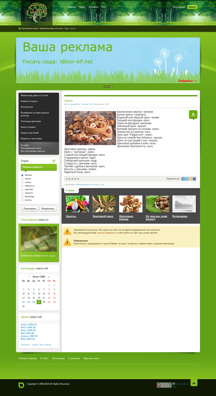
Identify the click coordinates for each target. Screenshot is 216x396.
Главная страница (28, 358)
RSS (104, 7)
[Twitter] (186, 178)
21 (44, 298)
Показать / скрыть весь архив (36, 344)
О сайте (25, 145)
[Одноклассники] (190, 178)
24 (23, 302)
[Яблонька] (36, 12)
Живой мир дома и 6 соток (86, 184)
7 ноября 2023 (87, 104)
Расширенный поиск (31, 148)
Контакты (93, 7)
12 (34, 293)
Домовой (74, 104)
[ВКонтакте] (183, 178)
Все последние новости (33, 151)
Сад (102, 184)
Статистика (74, 358)
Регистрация (179, 7)
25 (29, 302)
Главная (71, 7)
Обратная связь (91, 358)
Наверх (194, 382)
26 (34, 302)
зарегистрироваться (107, 232)
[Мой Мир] (194, 178)
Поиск (82, 7)
